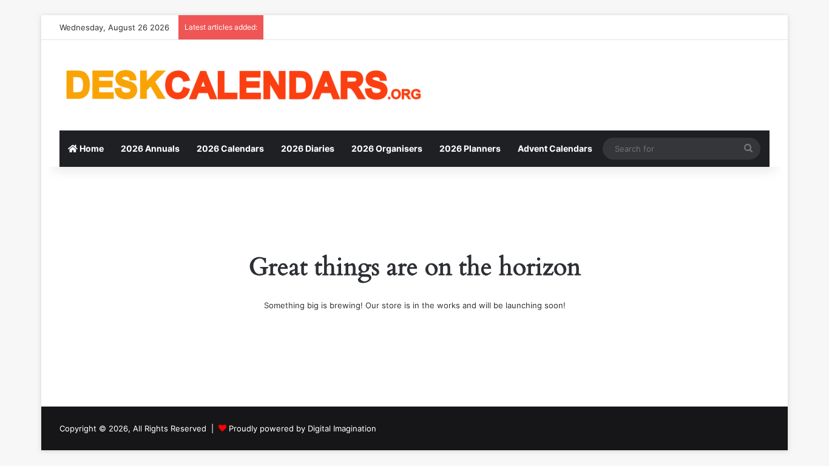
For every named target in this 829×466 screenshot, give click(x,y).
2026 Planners (470, 148)
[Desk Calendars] (241, 85)
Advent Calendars (555, 148)
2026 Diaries (307, 148)
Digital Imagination (342, 428)
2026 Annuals (150, 148)
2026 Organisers (386, 148)
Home (91, 148)
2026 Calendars (230, 148)
